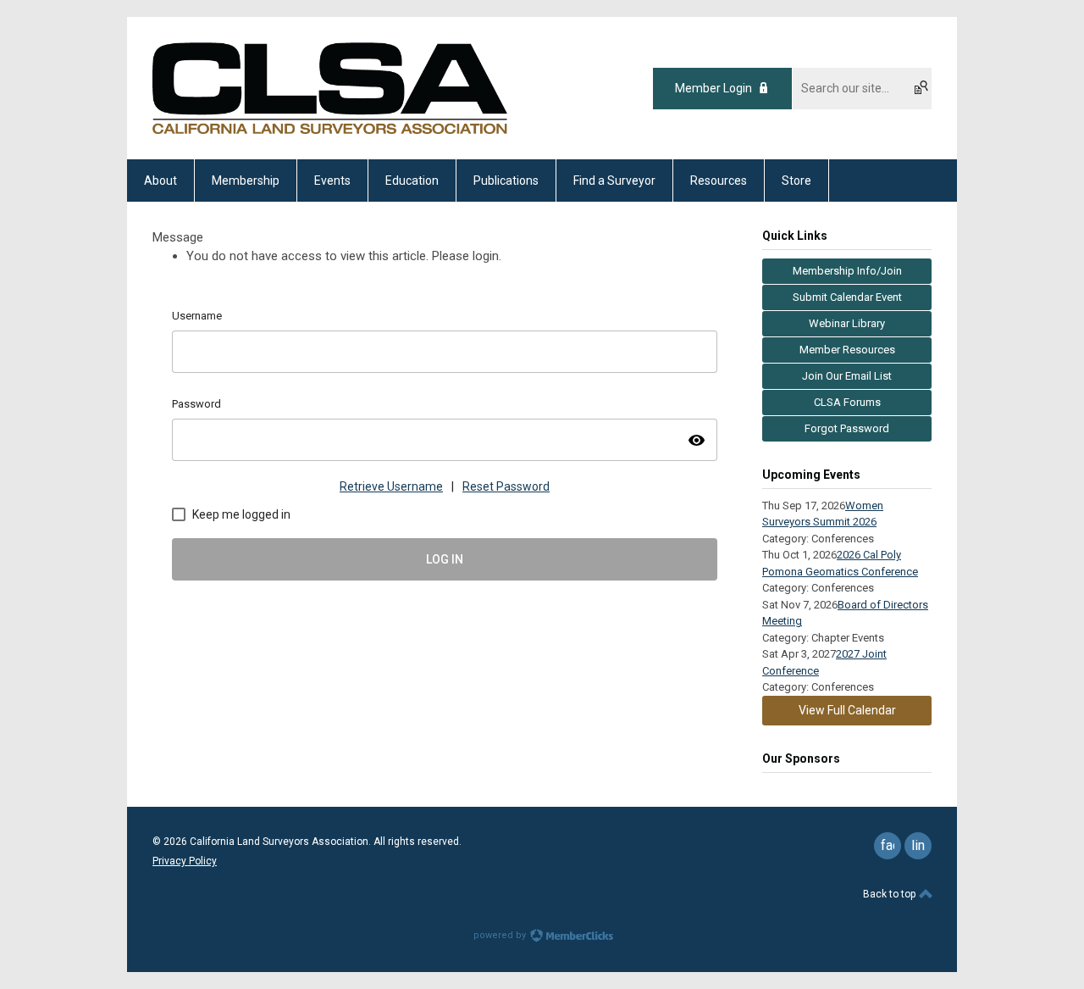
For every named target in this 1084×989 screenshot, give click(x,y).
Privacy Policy (184, 861)
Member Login (713, 88)
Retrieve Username (391, 486)
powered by (500, 935)
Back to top (890, 894)
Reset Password (506, 486)
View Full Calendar (847, 710)
